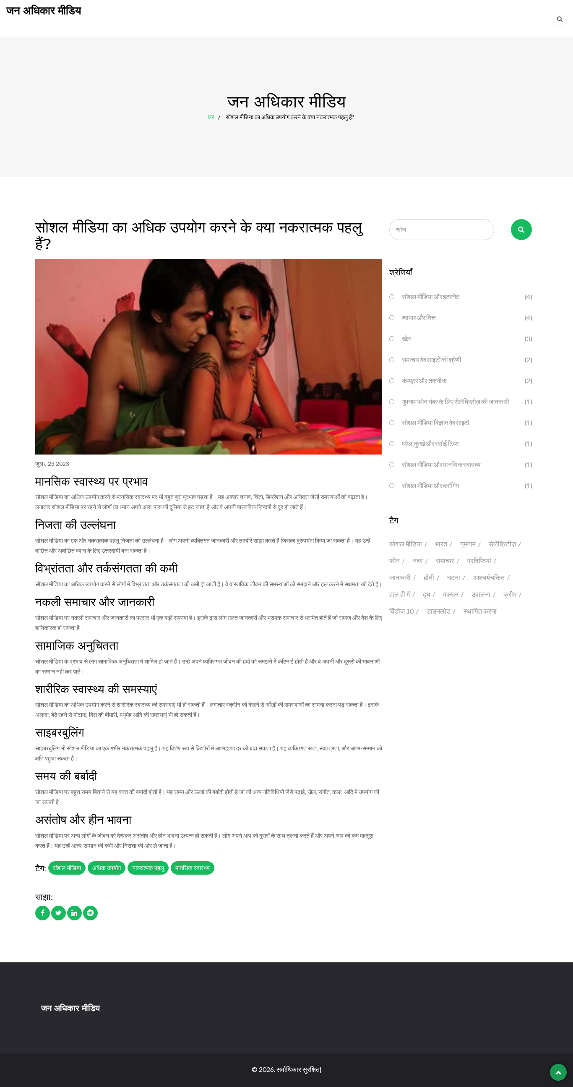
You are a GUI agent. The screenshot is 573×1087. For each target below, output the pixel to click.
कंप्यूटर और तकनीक (467, 380)
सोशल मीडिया (67, 868)
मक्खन (450, 594)
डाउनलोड (439, 611)
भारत (441, 544)
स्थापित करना (480, 611)
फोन (394, 560)
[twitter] (58, 913)
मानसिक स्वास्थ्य (192, 868)
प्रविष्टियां (479, 560)
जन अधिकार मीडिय (43, 10)
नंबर (418, 560)
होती (429, 577)
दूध (426, 594)
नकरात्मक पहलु (148, 868)
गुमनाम (468, 544)
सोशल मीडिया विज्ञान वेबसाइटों (467, 422)
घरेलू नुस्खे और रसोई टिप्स (467, 443)
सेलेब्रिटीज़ (502, 544)
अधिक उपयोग (106, 868)
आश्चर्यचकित (489, 577)
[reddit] (90, 913)
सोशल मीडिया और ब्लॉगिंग (467, 485)
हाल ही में (399, 594)
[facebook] (42, 913)
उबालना (480, 594)
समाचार (445, 560)
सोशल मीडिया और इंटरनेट (467, 296)
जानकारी (400, 577)
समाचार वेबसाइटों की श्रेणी (467, 359)
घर (211, 116)
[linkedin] (74, 913)
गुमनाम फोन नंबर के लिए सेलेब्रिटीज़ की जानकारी (467, 401)
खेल (467, 338)
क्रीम (509, 594)
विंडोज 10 (401, 611)
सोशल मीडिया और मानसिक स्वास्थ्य (467, 464)
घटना (453, 577)
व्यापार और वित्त (467, 317)
